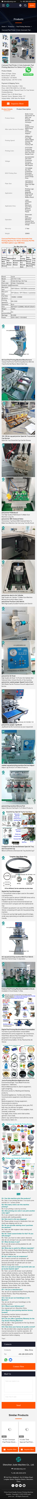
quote (32, 5)
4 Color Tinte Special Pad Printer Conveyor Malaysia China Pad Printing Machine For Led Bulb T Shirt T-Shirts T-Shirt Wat (27, 1441)
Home (4, 26)
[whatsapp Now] (28, 75)
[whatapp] (6, 1360)
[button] (6, 62)
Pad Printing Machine (23, 26)
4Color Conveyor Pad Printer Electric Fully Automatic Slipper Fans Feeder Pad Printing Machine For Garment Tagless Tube (9, 1441)
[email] (10, 1359)
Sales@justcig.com (10, 1)
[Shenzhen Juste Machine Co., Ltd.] (10, 5)
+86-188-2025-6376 (28, 1)
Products (11, 26)
